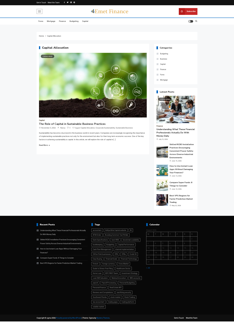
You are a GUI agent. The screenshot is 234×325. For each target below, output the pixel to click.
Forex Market (124, 264)
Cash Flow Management (102, 249)
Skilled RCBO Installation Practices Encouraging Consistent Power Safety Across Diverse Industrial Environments (182, 151)
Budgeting (74, 21)
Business (163, 59)
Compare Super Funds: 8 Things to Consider (57, 258)
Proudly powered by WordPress (69, 318)
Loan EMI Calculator (100, 278)
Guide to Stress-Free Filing (103, 268)
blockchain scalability (131, 240)
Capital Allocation (88, 128)
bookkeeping (98, 245)
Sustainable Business (124, 128)
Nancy (62, 128)
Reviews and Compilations (103, 292)
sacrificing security (124, 292)
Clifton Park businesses (102, 254)
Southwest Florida (100, 297)
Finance (62, 21)
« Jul (148, 268)
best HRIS (115, 240)
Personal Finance (99, 288)
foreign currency (108, 264)
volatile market (98, 307)
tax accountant (98, 302)
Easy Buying (97, 259)
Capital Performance (126, 245)
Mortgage (51, 21)
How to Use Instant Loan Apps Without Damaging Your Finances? (181, 169)
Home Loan (97, 273)
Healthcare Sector (123, 268)
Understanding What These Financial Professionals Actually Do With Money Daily (175, 132)
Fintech (95, 264)
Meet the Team (54, 3)
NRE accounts (135, 278)
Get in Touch (41, 3)
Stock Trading (129, 297)
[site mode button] (190, 21)
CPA (116, 254)
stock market (115, 297)
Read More (43, 145)
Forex (40, 21)
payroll (95, 283)
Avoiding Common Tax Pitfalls (116, 235)
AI (131, 230)
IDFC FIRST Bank (111, 273)
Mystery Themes (103, 318)
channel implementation (124, 249)
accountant (97, 230)
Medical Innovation (119, 278)
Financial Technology (129, 259)
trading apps (113, 302)
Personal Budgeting (127, 283)
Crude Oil (133, 254)
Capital (85, 21)
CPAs (124, 254)
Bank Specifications (100, 240)
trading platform (128, 302)
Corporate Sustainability (105, 128)
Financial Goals (111, 259)
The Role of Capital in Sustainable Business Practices (72, 124)
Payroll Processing (109, 283)
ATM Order (97, 235)
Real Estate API (116, 288)
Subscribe (191, 11)
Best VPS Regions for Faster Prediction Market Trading (181, 199)
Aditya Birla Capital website (115, 230)
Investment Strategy (129, 273)
